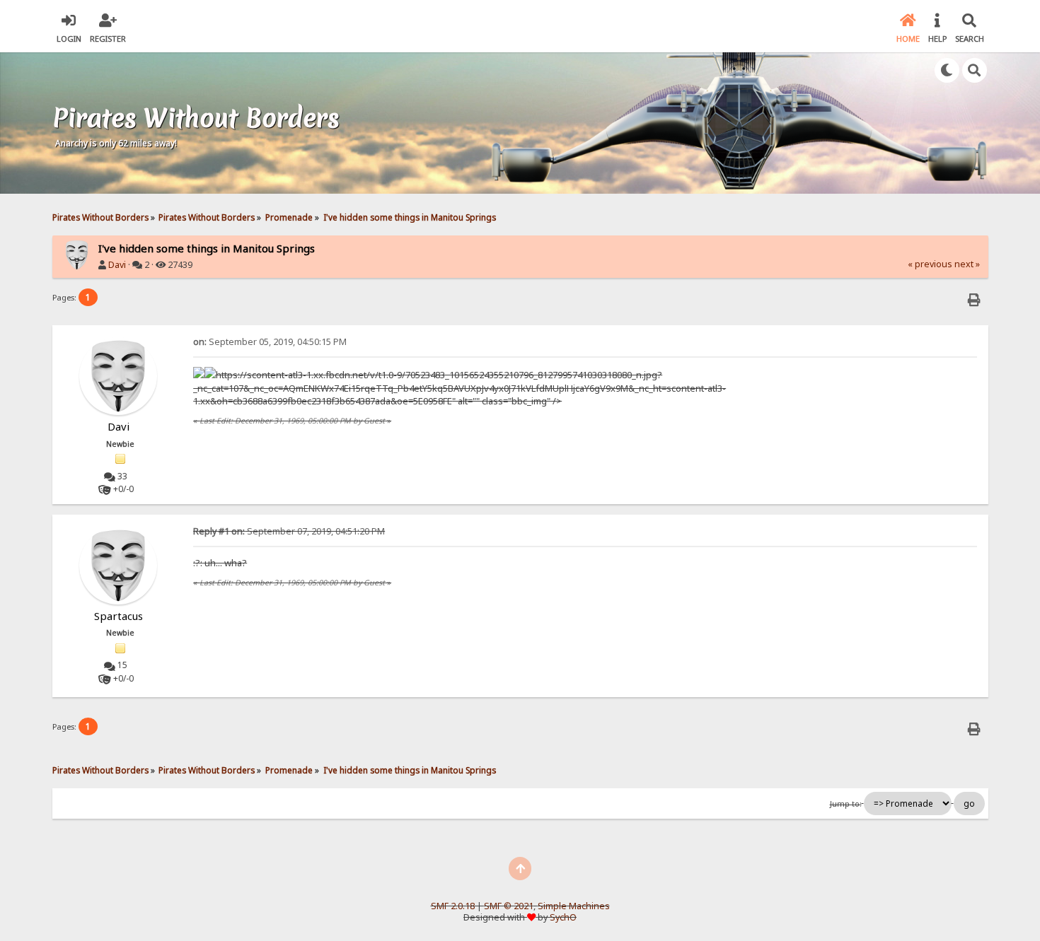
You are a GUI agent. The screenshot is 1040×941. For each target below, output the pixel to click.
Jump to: (846, 804)
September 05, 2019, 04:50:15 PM (270, 342)
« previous (930, 264)
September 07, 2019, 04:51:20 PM (289, 531)
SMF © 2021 (508, 906)
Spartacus (118, 616)
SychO (563, 917)
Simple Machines (574, 906)
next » (967, 264)
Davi (117, 265)
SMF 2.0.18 (453, 906)
